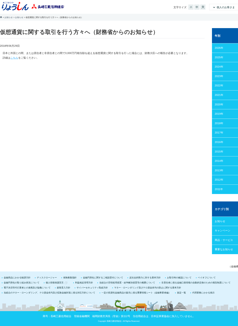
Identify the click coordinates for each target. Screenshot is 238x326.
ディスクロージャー (47, 277)
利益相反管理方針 (84, 282)
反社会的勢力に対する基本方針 (145, 277)
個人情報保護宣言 (55, 282)
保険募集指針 (70, 277)
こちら (14, 57)
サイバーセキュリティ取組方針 (92, 287)
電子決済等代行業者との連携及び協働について (27, 287)
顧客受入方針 (63, 287)
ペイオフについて (207, 277)
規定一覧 (181, 292)
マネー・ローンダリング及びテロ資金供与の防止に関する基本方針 (147, 287)
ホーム (1, 17)
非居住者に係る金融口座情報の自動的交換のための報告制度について (196, 282)
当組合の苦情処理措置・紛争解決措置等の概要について (127, 282)
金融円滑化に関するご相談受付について (103, 277)
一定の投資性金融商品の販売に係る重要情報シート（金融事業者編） (136, 292)
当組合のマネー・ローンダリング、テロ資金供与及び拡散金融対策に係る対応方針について (49, 292)
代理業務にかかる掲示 (203, 292)
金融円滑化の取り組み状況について (21, 282)
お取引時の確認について (179, 277)
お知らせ (8, 17)
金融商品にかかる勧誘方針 (17, 277)
